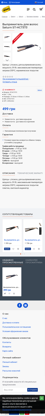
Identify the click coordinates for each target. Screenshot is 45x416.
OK (42, 398)
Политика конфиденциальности (16, 410)
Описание (8, 173)
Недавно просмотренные (12, 261)
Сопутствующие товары (17, 214)
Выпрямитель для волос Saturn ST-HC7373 (11, 287)
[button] (14, 48)
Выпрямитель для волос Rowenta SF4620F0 (12, 240)
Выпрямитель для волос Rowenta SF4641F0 (33, 240)
